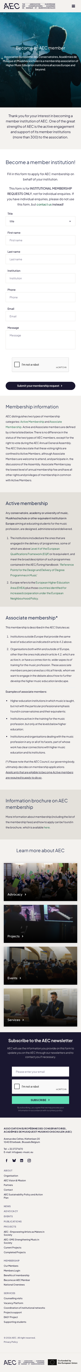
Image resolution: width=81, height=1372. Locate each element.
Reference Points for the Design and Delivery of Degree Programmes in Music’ (42, 570)
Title (10, 213)
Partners (8, 1185)
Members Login (12, 1270)
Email (11, 308)
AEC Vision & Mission (15, 1180)
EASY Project (11, 1317)
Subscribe (38, 1100)
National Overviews (14, 1284)
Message (13, 327)
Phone (12, 289)
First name (14, 232)
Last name (14, 251)
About (8, 1170)
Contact (8, 1189)
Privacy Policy (11, 1342)
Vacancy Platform (13, 1303)
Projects (14, 936)
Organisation (11, 1175)
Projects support (13, 1312)
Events (13, 978)
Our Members (11, 1265)
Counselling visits (13, 1298)
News (7, 1206)
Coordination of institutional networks (24, 1307)
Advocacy (15, 894)
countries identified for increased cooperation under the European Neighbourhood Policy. (38, 593)
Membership (12, 1260)
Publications (13, 1221)
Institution (14, 270)
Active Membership (32, 421)
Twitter (14, 1160)
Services (14, 1020)
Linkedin (21, 1160)
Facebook (6, 1160)
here (47, 827)
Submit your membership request (38, 385)
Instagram (29, 1160)
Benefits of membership (16, 1275)
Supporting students (15, 1321)
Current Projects (12, 1247)
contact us (44, 204)
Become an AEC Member (17, 1280)
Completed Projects (15, 1252)
